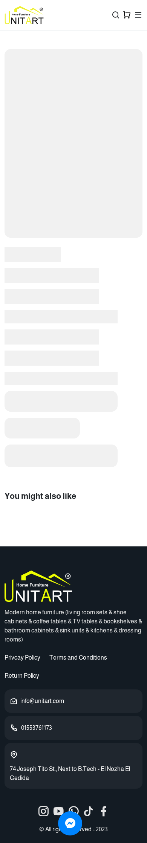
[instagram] (43, 811)
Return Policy (22, 675)
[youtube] (58, 811)
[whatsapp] (73, 811)
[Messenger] (70, 823)
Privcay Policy (22, 657)
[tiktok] (89, 811)
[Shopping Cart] (127, 15)
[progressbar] (73, 143)
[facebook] (104, 811)
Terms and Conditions (78, 657)
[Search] (116, 15)
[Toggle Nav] (138, 15)
